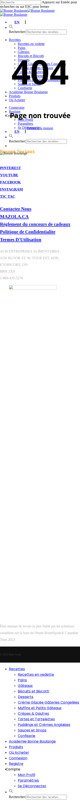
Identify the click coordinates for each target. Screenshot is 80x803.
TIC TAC (7, 196)
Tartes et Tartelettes (36, 719)
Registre (16, 763)
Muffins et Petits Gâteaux (40, 708)
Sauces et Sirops (32, 730)
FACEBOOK (10, 182)
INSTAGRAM (11, 189)
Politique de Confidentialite (27, 231)
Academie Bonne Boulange (32, 741)
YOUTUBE (9, 175)
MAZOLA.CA (14, 216)
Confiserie (26, 735)
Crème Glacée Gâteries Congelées (48, 702)
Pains (22, 680)
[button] (11, 792)
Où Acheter (19, 752)
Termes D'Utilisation (20, 239)
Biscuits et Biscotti (33, 691)
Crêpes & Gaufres (33, 713)
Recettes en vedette (36, 674)
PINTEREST (10, 168)
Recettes (17, 669)
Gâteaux (25, 685)
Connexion (18, 758)
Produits (16, 747)
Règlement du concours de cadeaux (35, 224)
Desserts (25, 696)
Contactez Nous (15, 208)
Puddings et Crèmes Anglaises (44, 724)
